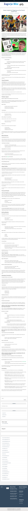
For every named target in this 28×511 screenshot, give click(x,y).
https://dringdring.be (4, 457)
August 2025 (3, 416)
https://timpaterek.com (5, 450)
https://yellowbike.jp (4, 468)
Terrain (8, 156)
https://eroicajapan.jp (4, 466)
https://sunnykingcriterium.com (6, 439)
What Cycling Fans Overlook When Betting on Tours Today (13, 488)
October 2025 (20, 492)
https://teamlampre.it (4, 464)
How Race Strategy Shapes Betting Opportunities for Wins (13, 498)
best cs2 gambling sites (5, 423)
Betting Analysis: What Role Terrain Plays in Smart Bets (13, 491)
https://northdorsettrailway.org (6, 437)
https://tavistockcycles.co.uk (5, 446)
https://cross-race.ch (4, 459)
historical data (24, 361)
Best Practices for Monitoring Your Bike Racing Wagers (13, 493)
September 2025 (4, 414)
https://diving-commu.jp (5, 475)
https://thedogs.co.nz (4, 477)
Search (3, 398)
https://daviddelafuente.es (5, 473)
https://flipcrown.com (4, 448)
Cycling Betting (21, 501)
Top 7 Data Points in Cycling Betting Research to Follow (13, 496)
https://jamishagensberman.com (6, 441)
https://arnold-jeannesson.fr (5, 455)
